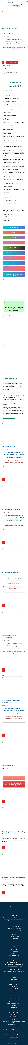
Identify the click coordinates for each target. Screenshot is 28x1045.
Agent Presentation (14, 958)
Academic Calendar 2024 (14, 984)
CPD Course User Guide (14, 969)
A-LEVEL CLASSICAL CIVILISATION (9, 637)
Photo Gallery (14, 991)
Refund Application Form (14, 967)
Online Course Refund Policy (14, 998)
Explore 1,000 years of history (14, 1024)
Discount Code (14, 247)
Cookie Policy (14, 1007)
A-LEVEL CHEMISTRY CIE (10, 573)
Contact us (14, 977)
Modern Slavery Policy (14, 1012)
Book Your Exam (14, 227)
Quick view (3, 482)
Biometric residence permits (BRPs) (14, 1027)
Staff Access (14, 979)
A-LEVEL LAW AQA (8, 766)
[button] (3, 479)
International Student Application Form (14, 964)
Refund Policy (14, 1014)
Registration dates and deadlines (14, 262)
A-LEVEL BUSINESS (8, 447)
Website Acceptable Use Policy (14, 1003)
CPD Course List (14, 949)
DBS (14, 990)
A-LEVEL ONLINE (8, 28)
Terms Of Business (14, 1000)
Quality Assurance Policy (14, 1009)
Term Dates (14, 986)
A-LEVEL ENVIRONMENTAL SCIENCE (11, 701)
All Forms (14, 960)
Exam (14, 946)
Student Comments (14, 948)
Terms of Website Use (14, 1001)
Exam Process (14, 242)
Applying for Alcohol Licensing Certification (13, 833)
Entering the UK (14, 1026)
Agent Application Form (14, 955)
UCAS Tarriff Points (14, 988)
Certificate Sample (14, 1016)
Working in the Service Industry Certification (13, 879)
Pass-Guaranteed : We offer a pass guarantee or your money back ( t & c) (14, 784)
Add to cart (13, 62)
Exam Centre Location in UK (14, 252)
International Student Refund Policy (14, 966)
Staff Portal (14, 980)
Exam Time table (14, 257)
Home (3, 28)
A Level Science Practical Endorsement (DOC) (14, 275)
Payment (14, 953)
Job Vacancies (14, 993)
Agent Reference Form (14, 957)
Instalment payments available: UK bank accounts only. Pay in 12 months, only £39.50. (14, 42)
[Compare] (3, 444)
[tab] (9, 72)
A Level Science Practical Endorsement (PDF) (14, 268)
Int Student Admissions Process (14, 962)
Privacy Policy (14, 1005)
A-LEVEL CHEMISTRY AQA (11, 510)
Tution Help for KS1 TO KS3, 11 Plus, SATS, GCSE (14, 971)
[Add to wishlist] (3, 476)
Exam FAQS (14, 237)
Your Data (14, 1010)
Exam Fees (14, 232)
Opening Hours (14, 982)
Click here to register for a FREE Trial (14, 39)
